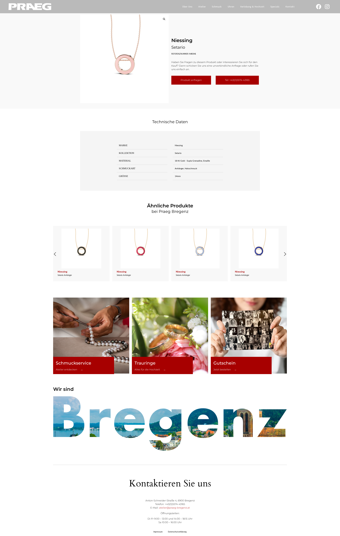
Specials (274, 6)
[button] (164, 19)
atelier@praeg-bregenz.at (174, 507)
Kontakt (290, 6)
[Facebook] (318, 6)
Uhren (231, 6)
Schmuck (217, 6)
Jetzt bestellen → (225, 369)
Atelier (202, 6)
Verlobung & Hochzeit (252, 6)
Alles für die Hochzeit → (150, 369)
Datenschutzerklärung (177, 531)
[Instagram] (327, 6)
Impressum (158, 531)
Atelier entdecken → (69, 369)
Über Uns (187, 6)
